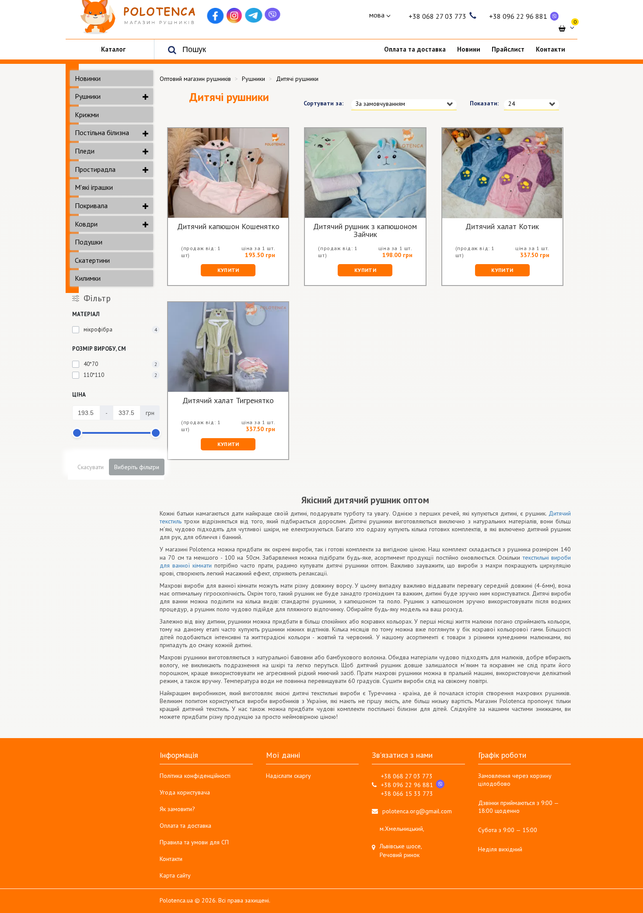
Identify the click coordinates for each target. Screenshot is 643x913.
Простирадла (95, 169)
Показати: (480, 103)
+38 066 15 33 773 (407, 794)
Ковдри (86, 224)
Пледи (84, 150)
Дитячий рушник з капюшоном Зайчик (365, 230)
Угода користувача (185, 792)
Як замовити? (177, 809)
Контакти (171, 859)
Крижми (87, 114)
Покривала (91, 205)
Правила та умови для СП (194, 842)
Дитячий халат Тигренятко (228, 401)
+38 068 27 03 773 (437, 16)
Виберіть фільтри (136, 467)
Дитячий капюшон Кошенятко (228, 227)
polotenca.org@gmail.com (417, 811)
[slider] (77, 433)
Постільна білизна (102, 132)
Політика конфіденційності (195, 776)
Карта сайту (175, 875)
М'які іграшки (94, 187)
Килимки (88, 278)
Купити (228, 270)
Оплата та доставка (185, 825)
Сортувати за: (321, 103)
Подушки (88, 241)
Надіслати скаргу (288, 776)
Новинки (88, 78)
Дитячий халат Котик (502, 227)
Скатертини (92, 260)
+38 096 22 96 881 (518, 16)
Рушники (88, 96)
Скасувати (90, 467)
